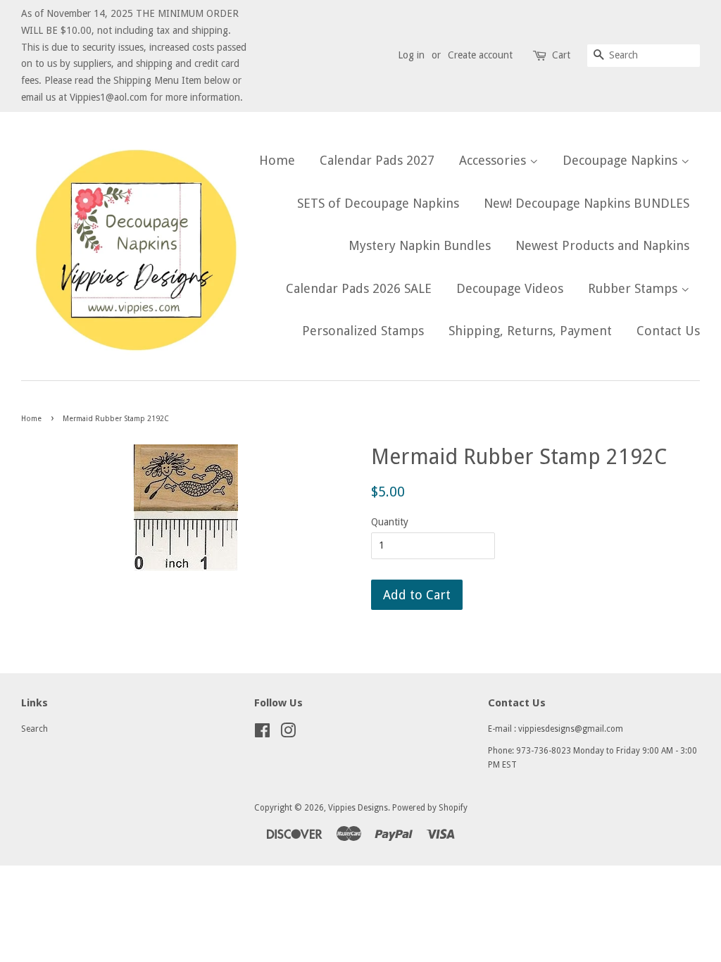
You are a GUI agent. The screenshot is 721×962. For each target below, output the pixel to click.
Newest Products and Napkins (602, 245)
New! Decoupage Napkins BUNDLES (586, 203)
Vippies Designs (358, 808)
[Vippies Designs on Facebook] (262, 734)
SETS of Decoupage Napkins (378, 203)
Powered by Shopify (430, 808)
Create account (480, 55)
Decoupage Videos (509, 288)
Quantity (389, 521)
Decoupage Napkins (622, 160)
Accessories (494, 160)
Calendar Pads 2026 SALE (359, 288)
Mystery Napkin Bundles (420, 245)
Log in (411, 55)
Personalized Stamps (363, 330)
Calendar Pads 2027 (377, 160)
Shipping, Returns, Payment (530, 330)
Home (277, 160)
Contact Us (668, 330)
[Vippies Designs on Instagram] (288, 734)
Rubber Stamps (634, 288)
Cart (561, 55)
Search (34, 729)
